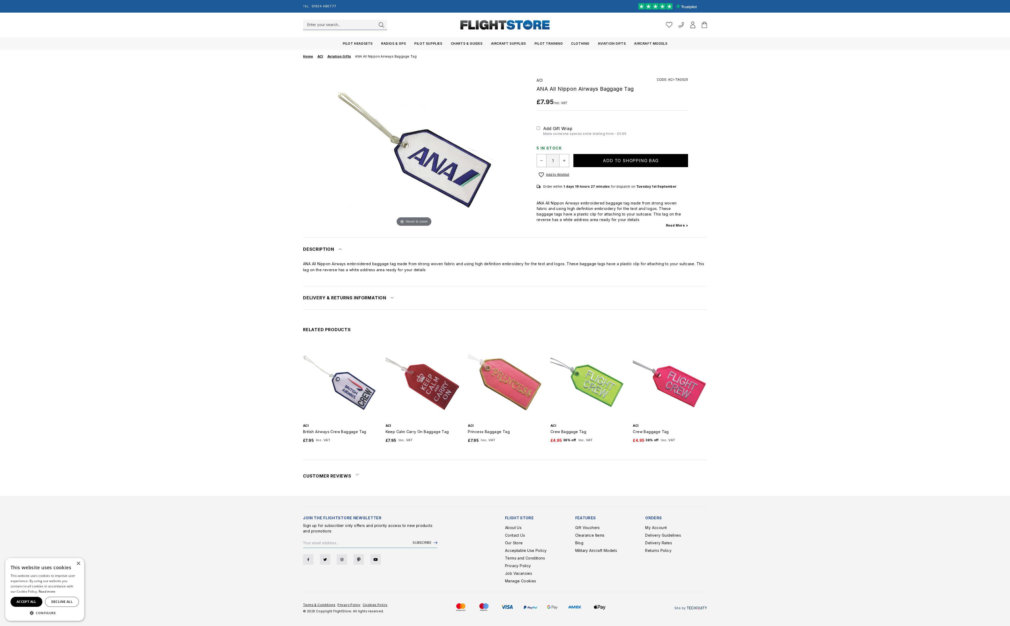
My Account (656, 527)
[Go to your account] (692, 25)
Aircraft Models (650, 43)
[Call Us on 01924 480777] (681, 25)
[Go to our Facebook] (308, 559)
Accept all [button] (26, 601)
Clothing (580, 43)
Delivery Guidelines (663, 535)
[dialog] (44, 589)
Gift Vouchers (587, 527)
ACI (540, 80)
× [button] (78, 564)
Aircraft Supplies (508, 43)
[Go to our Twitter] (325, 559)
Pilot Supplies (428, 43)
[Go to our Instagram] (342, 559)
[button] (45, 612)
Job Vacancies (518, 573)
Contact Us (515, 535)
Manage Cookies (520, 581)
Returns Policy (658, 550)
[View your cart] (704, 25)
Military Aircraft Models (596, 550)
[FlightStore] (505, 25)
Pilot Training (548, 43)
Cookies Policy (375, 605)
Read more (47, 591)
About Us (513, 527)
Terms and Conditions (525, 558)
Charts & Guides (467, 43)
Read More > (677, 225)
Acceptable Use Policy (526, 550)
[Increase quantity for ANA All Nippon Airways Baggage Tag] (564, 160)
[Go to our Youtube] (375, 559)
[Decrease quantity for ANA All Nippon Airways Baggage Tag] (542, 160)
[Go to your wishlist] (669, 25)
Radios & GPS (393, 43)
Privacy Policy (518, 565)
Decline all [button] (62, 601)
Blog (579, 543)
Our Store (514, 543)
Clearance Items (590, 535)
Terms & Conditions (319, 605)
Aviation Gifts (612, 43)
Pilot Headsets (358, 43)
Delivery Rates (658, 543)
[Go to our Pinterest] (359, 559)
